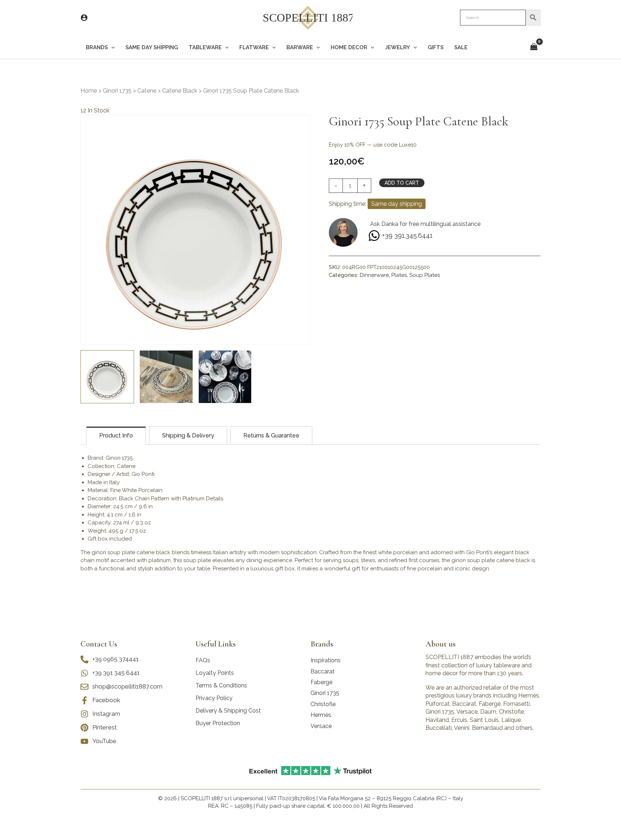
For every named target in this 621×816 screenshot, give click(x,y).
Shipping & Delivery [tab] (188, 435)
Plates (399, 275)
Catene (146, 90)
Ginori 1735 (117, 90)
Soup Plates (424, 275)
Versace (321, 726)
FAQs (203, 660)
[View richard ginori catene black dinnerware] (225, 377)
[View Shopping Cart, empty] (533, 47)
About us (441, 644)
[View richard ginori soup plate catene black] (107, 377)
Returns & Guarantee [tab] (271, 435)
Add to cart (402, 183)
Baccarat (322, 671)
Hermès (320, 714)
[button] (111, 47)
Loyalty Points (215, 672)
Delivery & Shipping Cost (228, 710)
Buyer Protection (218, 723)
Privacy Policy (214, 698)
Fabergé (321, 682)
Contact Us (98, 644)
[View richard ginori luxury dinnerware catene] (166, 377)
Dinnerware (374, 275)
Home (88, 90)
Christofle (323, 704)
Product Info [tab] (116, 435)
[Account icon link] (84, 17)
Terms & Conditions (221, 685)
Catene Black (179, 90)
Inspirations (325, 660)
